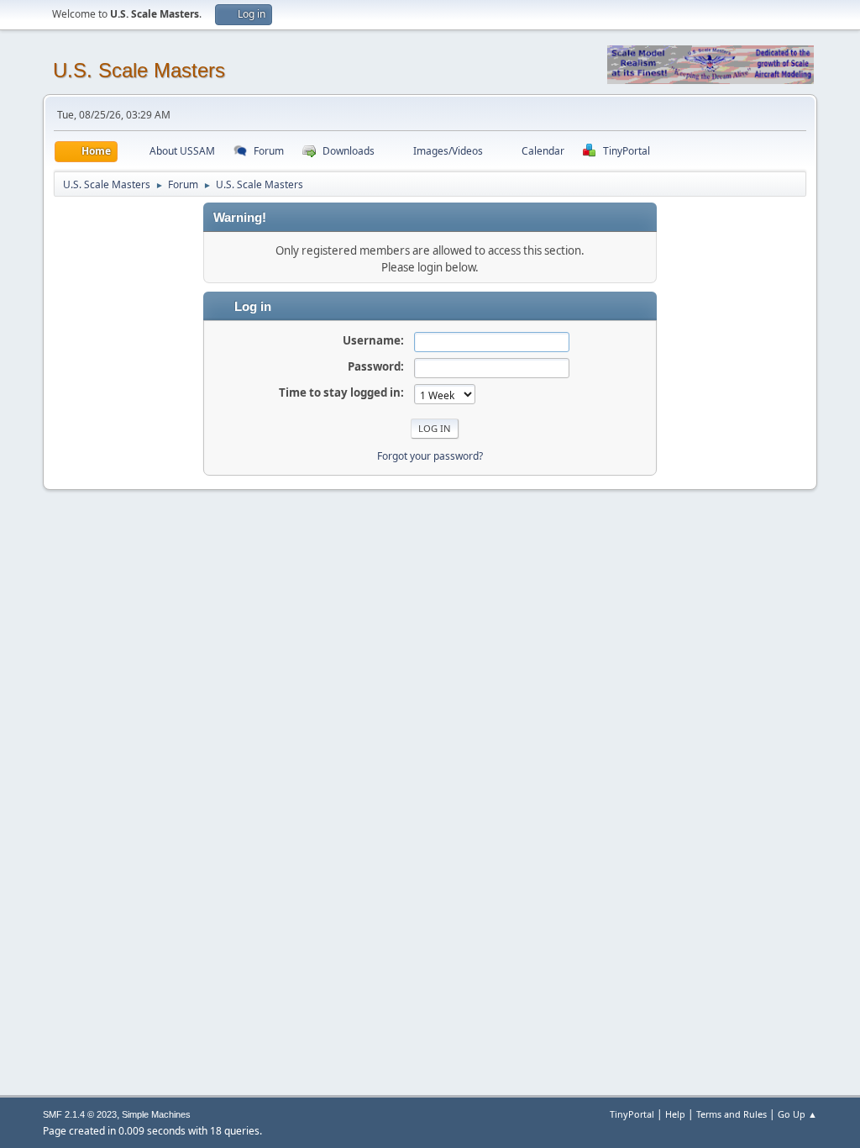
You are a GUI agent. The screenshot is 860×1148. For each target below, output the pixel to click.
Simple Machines (156, 1114)
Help (675, 1114)
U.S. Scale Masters (139, 70)
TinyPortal (632, 1114)
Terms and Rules (731, 1114)
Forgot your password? (430, 456)
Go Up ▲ (797, 1114)
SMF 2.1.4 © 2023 (80, 1114)
